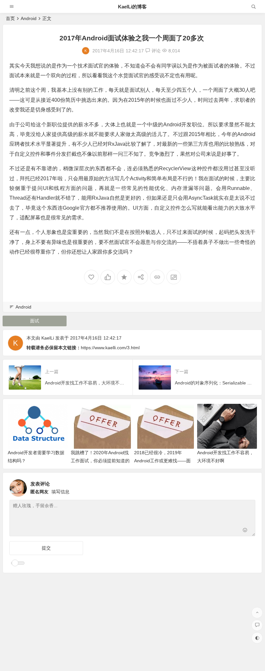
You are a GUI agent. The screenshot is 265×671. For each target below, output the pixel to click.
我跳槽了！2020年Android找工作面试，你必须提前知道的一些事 (100, 460)
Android (29, 18)
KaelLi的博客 (132, 6)
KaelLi (47, 338)
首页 (10, 18)
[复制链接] (157, 277)
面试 (34, 320)
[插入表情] (245, 530)
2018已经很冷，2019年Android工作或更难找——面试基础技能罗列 (162, 460)
